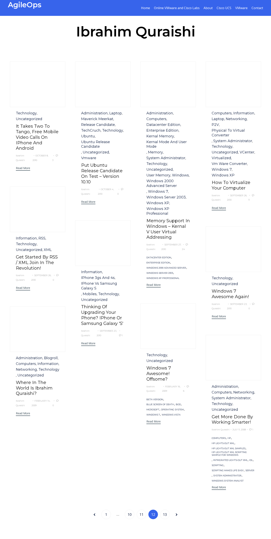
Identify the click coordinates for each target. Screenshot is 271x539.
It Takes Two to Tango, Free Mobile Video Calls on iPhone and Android (37, 137)
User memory (158, 175)
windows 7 (153, 415)
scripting (218, 465)
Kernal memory (160, 136)
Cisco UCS (224, 8)
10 (130, 514)
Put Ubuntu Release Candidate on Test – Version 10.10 (102, 174)
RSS (41, 238)
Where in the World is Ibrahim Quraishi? (34, 388)
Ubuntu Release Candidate (95, 144)
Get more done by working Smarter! (232, 419)
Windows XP (157, 203)
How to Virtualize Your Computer (231, 185)
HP (229, 438)
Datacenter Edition (163, 125)
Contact (257, 8)
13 (165, 514)
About (208, 8)
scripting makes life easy (228, 470)
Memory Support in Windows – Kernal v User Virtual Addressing (168, 229)
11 (141, 514)
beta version (154, 399)
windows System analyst (228, 481)
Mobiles (90, 294)
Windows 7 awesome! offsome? (158, 373)
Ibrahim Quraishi (135, 31)
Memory (155, 152)
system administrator (165, 158)
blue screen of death (160, 404)
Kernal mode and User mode (166, 144)
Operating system (172, 409)
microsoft (152, 409)
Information (243, 113)
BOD (178, 404)
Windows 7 (158, 191)
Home (145, 8)
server (249, 470)
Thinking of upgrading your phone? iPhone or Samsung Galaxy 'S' (102, 315)
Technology (26, 113)
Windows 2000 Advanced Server (161, 183)
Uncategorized (29, 119)
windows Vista (171, 415)
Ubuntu (88, 136)
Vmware (88, 158)
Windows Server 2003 (166, 197)
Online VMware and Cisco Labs (177, 8)
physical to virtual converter (228, 132)
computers (156, 119)
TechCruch (91, 130)
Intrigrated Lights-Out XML (230, 460)
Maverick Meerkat (97, 119)
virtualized (221, 158)
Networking (236, 119)
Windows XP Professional (157, 211)
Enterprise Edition (162, 130)
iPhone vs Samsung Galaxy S (99, 285)
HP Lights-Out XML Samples (228, 448)
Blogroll (51, 358)
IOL (251, 460)
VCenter (247, 152)
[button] (23, 169)
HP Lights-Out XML (223, 443)
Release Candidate (98, 125)
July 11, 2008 (239, 429)
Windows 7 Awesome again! (230, 293)
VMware (241, 8)
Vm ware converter (229, 164)
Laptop (115, 113)
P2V (215, 125)
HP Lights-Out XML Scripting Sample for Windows (229, 453)
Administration (94, 113)
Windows (180, 175)
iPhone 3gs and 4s (98, 278)
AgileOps (24, 5)
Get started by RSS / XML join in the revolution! (37, 262)
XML (48, 250)
